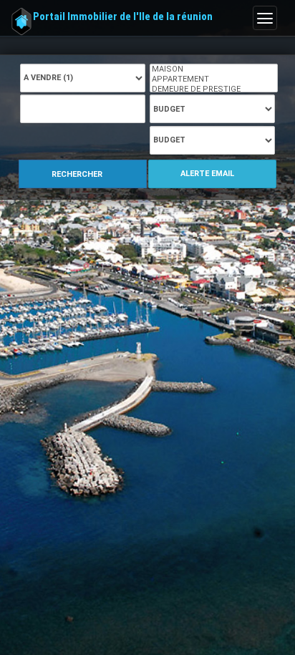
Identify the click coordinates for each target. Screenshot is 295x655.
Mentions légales (51, 568)
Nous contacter (47, 592)
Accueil (42, 185)
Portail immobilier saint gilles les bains (108, 366)
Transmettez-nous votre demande (99, 410)
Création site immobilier (64, 616)
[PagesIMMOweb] (67, 642)
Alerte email (208, 124)
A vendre (92, 185)
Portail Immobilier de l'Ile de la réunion (123, 16)
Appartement (157, 185)
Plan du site (41, 580)
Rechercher (78, 125)
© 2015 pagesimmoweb (64, 555)
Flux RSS (35, 604)
